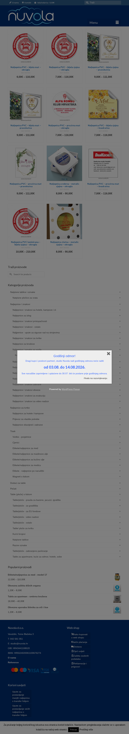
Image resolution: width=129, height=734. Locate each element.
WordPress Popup (71, 389)
